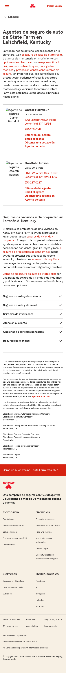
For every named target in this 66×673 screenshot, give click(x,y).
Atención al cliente (15, 322)
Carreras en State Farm (14, 581)
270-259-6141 (33, 129)
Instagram (40, 594)
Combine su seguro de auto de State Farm (29, 273)
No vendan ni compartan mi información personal (25, 648)
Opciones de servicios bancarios (23, 331)
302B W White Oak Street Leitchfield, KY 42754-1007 (41, 175)
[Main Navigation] (7, 5)
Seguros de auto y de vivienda (22, 296)
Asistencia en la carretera (48, 525)
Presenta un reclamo (45, 519)
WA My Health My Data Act (15, 635)
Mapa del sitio (50, 626)
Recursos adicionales (16, 340)
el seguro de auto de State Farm (42, 54)
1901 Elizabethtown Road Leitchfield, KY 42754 (40, 121)
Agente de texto (35, 146)
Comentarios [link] (9, 545)
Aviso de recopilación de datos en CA (20, 641)
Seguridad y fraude (53, 619)
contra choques (28, 66)
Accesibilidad (32, 626)
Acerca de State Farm (13, 525)
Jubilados (7, 594)
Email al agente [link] (34, 138)
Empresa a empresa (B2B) (15, 538)
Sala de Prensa (10, 532)
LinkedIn (39, 600)
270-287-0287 (33, 182)
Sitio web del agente (38, 134)
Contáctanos (8, 519)
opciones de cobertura (17, 62)
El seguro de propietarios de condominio (32, 250)
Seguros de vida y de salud (20, 305)
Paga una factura (44, 532)
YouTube (39, 606)
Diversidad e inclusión (13, 587)
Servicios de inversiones (18, 314)
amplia (13, 66)
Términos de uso (10, 626)
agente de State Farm (41, 396)
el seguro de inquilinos (45, 259)
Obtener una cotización (40, 142)
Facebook (40, 581)
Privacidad (31, 619)
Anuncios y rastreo (11, 619)
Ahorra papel (42, 548)
